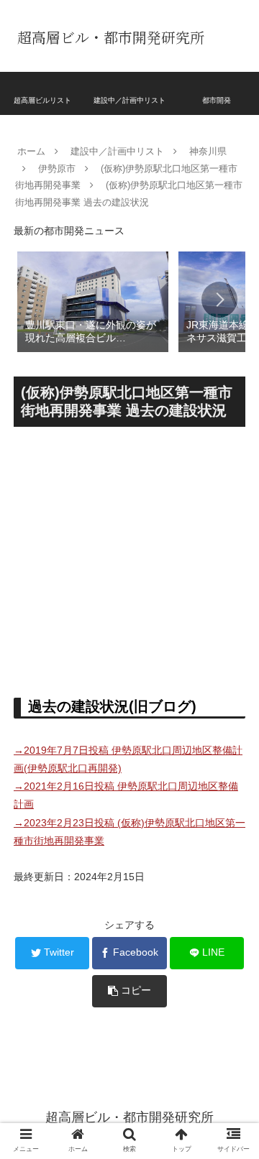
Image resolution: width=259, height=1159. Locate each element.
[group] (93, 301)
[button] (219, 300)
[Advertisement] (129, 556)
